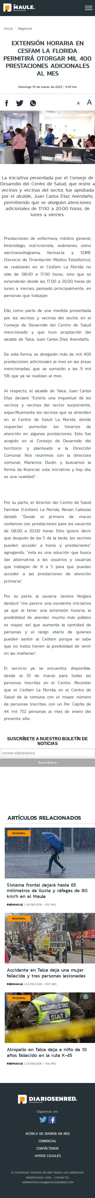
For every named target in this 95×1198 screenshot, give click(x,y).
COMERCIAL (47, 1141)
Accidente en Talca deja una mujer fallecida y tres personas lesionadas (46, 973)
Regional (25, 28)
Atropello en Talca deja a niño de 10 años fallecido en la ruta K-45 (47, 1052)
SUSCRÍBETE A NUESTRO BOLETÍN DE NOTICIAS (47, 741)
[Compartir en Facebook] (7, 105)
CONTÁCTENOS (47, 1148)
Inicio (8, 28)
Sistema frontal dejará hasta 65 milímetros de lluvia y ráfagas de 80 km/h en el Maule (47, 891)
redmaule (15, 904)
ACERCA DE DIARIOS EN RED (47, 1133)
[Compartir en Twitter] (20, 105)
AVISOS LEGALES (48, 1155)
